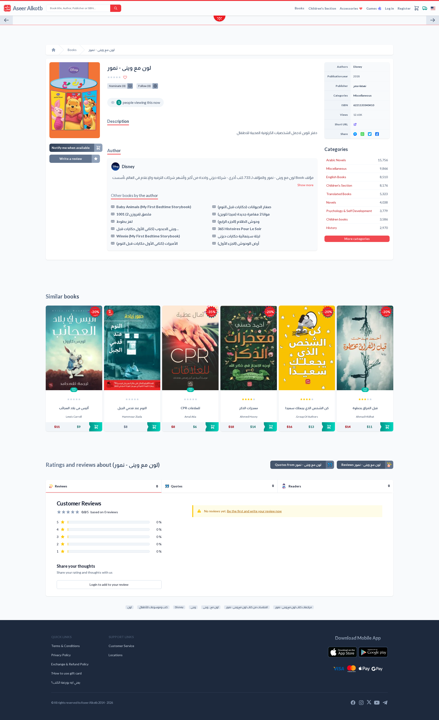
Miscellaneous (362, 95)
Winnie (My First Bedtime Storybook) (148, 236)
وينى (193, 607)
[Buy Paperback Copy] (74, 426)
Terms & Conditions (65, 646)
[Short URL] (370, 124)
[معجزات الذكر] (248, 348)
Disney (128, 166)
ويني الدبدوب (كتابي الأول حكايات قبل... (147, 228)
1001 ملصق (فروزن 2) (133, 214)
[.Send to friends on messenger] (355, 134)
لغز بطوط (124, 221)
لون (129, 607)
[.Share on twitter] (370, 134)
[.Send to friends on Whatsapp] (362, 134)
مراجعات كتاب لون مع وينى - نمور (293, 607)
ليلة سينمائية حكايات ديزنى (239, 236)
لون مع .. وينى (211, 607)
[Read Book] (74, 389)
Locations (116, 655)
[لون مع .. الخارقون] (432, 20)
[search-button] (115, 8)
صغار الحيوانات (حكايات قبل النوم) (244, 206)
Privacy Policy (61, 655)
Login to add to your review (109, 584)
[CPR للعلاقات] (190, 348)
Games (371, 8)
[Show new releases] (219, 19)
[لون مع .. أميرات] (6, 20)
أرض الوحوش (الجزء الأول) (238, 243)
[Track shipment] (425, 8)
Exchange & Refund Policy (69, 664)
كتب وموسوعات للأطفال (153, 607)
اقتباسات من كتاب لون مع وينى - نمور (247, 607)
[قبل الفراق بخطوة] (365, 348)
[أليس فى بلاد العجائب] (74, 348)
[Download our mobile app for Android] (373, 652)
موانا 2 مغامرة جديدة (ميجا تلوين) (244, 214)
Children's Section (322, 8)
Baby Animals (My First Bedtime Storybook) (153, 206)
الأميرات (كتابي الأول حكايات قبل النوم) (147, 243)
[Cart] (416, 8)
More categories (357, 239)
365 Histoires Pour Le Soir (240, 228)
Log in (389, 8)
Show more (305, 185)
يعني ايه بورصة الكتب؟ (65, 682)
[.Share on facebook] (377, 134)
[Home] (53, 50)
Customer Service (121, 646)
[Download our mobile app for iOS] (342, 652)
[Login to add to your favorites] (125, 77)
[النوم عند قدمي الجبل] (132, 348)
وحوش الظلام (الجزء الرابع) (239, 221)
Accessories (349, 8)
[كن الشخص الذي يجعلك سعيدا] (307, 348)
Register (404, 8)
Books (299, 8)
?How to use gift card (66, 673)
